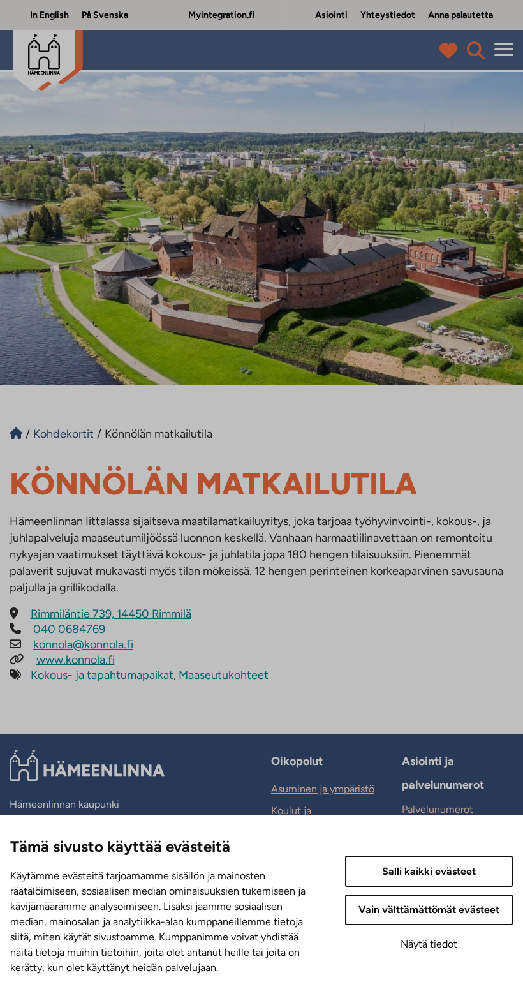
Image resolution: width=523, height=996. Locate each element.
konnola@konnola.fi (83, 644)
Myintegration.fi (221, 15)
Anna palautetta (460, 15)
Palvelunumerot (437, 809)
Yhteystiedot (387, 15)
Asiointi (331, 15)
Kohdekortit (63, 434)
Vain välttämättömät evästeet (428, 909)
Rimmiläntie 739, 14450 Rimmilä (111, 614)
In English (49, 15)
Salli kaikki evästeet (429, 871)
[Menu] (503, 50)
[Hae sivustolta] (476, 50)
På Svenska (105, 15)
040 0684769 (69, 629)
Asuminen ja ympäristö (322, 789)
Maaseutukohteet (224, 675)
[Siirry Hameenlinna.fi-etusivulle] (16, 434)
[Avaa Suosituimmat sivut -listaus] (451, 50)
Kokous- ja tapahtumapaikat (102, 675)
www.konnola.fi (75, 660)
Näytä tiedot (429, 944)
